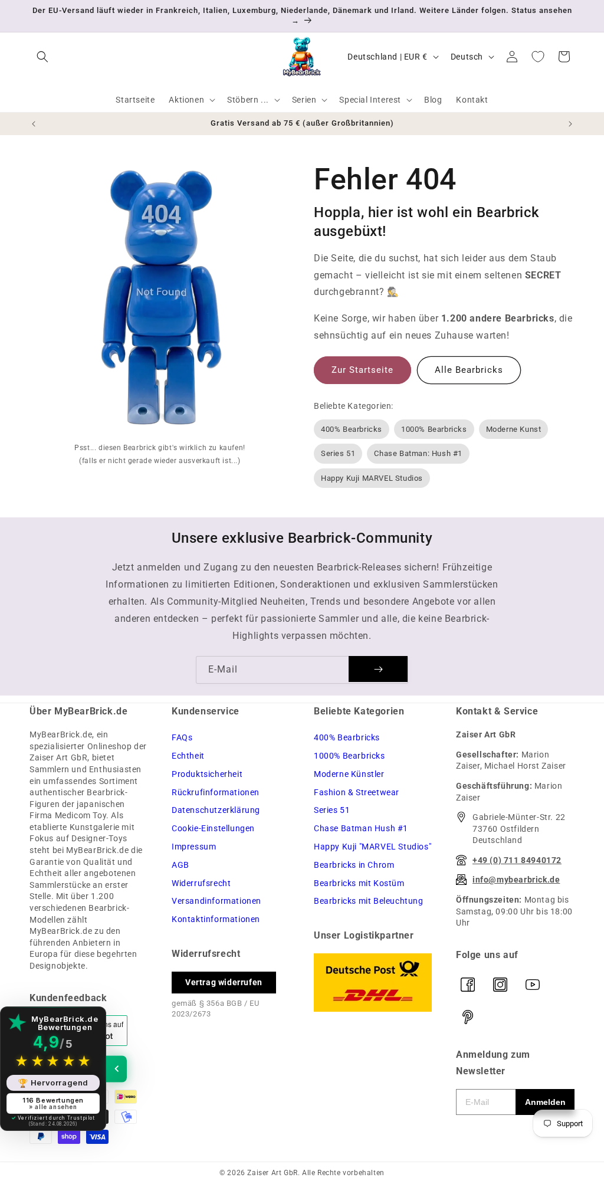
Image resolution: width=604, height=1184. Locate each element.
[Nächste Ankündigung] (570, 124)
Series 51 (338, 453)
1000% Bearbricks (434, 429)
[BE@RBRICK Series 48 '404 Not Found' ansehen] (162, 300)
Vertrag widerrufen (223, 982)
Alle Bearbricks (469, 370)
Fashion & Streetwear (356, 792)
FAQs (182, 737)
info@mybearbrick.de (516, 879)
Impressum (194, 846)
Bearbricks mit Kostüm (359, 883)
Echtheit (188, 755)
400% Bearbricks (351, 429)
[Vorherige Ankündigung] (34, 124)
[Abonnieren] (378, 669)
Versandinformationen (216, 901)
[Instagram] (500, 984)
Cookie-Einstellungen (213, 828)
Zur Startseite (362, 370)
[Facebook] (468, 984)
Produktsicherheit (207, 774)
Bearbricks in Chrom (354, 865)
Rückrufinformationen (216, 792)
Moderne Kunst (513, 429)
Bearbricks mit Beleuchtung (369, 901)
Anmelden (545, 1102)
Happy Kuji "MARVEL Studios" (372, 846)
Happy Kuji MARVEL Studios (372, 478)
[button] (42, 57)
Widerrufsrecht (201, 883)
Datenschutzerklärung (216, 810)
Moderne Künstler (349, 774)
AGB (180, 865)
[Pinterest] (468, 1017)
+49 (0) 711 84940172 (517, 860)
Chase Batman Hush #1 (361, 828)
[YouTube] (532, 984)
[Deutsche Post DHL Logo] (373, 982)
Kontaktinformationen (216, 919)
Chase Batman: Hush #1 (418, 453)
